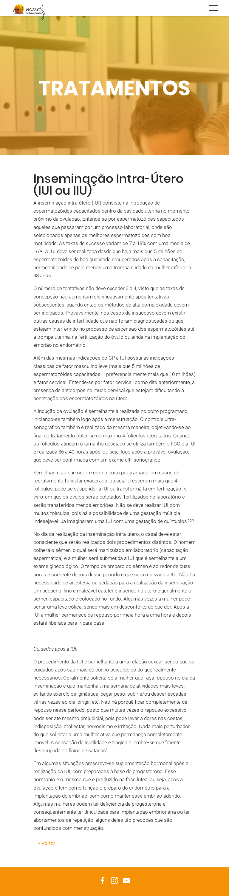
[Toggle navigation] (213, 7)
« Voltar (46, 843)
